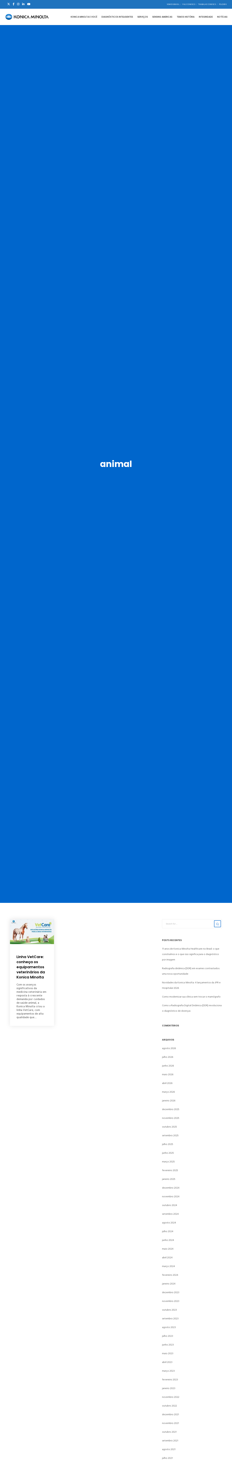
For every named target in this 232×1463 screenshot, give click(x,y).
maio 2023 (167, 1353)
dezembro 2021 (170, 1414)
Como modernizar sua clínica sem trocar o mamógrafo (191, 997)
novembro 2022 (170, 1397)
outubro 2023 (169, 1310)
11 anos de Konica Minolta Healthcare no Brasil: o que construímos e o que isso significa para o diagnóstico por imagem (190, 954)
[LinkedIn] (23, 4)
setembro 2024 (170, 1214)
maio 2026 (167, 1074)
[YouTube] (28, 4)
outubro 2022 (169, 1406)
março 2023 (168, 1371)
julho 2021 (167, 1458)
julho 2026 (167, 1057)
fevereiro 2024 (170, 1275)
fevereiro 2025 (170, 1170)
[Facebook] (13, 4)
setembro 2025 (170, 1135)
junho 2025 (168, 1153)
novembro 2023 (170, 1301)
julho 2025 (167, 1144)
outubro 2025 (169, 1127)
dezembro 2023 (170, 1292)
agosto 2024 (169, 1223)
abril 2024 (167, 1257)
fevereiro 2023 (170, 1379)
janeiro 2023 (168, 1388)
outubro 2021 (169, 1432)
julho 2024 (167, 1231)
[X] (8, 4)
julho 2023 (167, 1336)
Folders (223, 4)
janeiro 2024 (168, 1284)
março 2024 (168, 1266)
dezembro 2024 (170, 1188)
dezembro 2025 (170, 1109)
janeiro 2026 (168, 1100)
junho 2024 (168, 1240)
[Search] (217, 923)
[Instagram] (18, 4)
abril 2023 (167, 1362)
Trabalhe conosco (207, 4)
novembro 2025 (170, 1118)
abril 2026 (167, 1083)
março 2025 (168, 1162)
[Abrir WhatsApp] (223, 1453)
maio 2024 (167, 1249)
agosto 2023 (169, 1327)
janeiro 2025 (168, 1179)
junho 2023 (168, 1345)
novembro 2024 (170, 1196)
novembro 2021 (170, 1423)
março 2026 (168, 1092)
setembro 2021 (170, 1440)
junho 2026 (168, 1066)
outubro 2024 (169, 1205)
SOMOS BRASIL (173, 4)
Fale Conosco (188, 4)
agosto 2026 (169, 1048)
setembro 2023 (170, 1318)
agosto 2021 (168, 1449)
